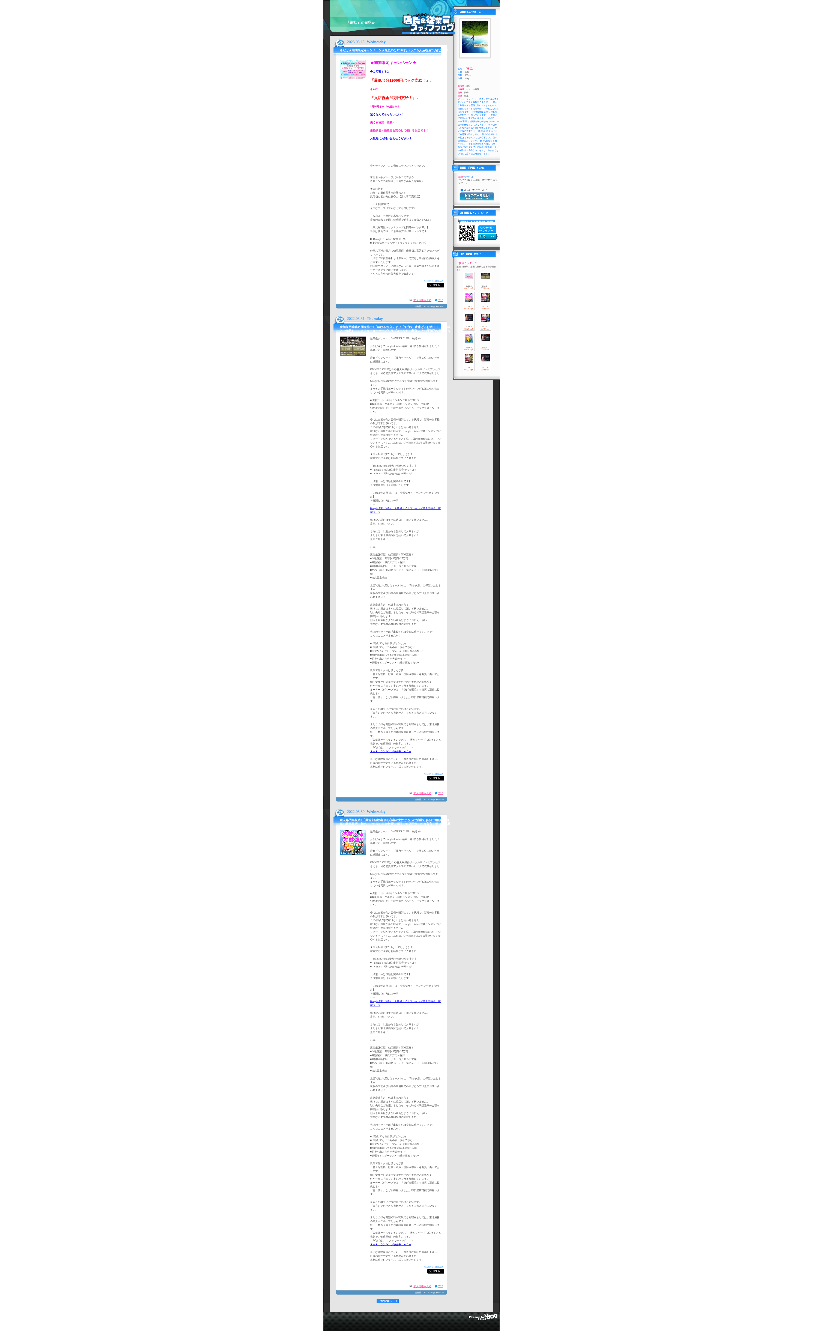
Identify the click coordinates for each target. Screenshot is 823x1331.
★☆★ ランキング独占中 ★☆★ (390, 751)
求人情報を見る (422, 300)
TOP (440, 300)
